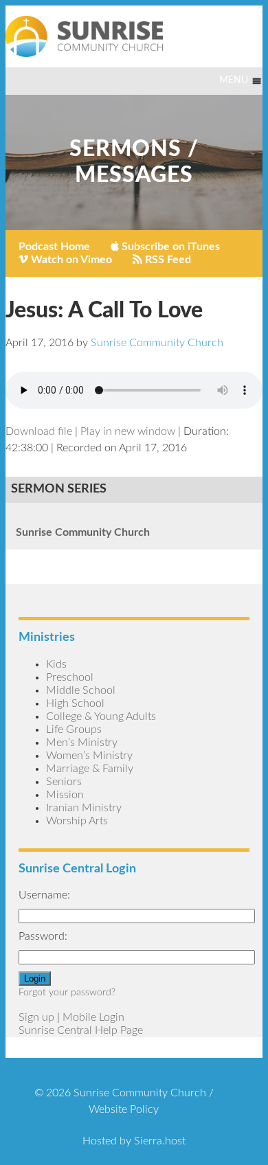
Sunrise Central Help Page (81, 1030)
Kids (56, 664)
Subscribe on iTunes (169, 246)
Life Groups (74, 729)
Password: (43, 936)
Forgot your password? (67, 992)
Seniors (64, 781)
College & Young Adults (101, 716)
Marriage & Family (89, 768)
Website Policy (124, 1109)
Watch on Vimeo (70, 259)
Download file (38, 431)
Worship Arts (77, 820)
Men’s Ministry (82, 742)
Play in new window (127, 431)
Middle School (80, 690)
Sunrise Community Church (83, 532)
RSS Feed (166, 259)
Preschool (69, 677)
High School (75, 703)
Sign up (36, 1017)
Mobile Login (93, 1017)
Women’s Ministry (89, 755)
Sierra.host (160, 1140)
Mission (65, 794)
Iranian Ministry (84, 807)
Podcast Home (54, 246)
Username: (44, 895)
